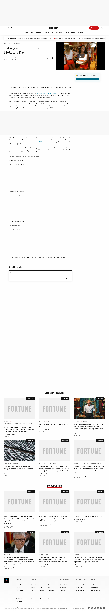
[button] (26, 33)
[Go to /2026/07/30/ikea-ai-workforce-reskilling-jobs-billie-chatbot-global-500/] (54, 408)
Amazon (85, 421)
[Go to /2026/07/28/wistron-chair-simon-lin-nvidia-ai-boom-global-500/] (54, 450)
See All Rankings (19, 598)
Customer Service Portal (65, 584)
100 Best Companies (20, 582)
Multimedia (81, 32)
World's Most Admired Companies (23, 595)
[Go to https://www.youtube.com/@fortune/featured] (104, 608)
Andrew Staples (10, 474)
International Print (64, 595)
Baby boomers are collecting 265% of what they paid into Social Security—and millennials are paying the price (54, 519)
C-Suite (6, 421)
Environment (34, 598)
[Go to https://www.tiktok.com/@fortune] (101, 608)
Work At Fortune (94, 587)
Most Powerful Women (20, 593)
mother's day (19, 43)
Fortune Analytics (79, 587)
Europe (32, 595)
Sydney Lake (9, 526)
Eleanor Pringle (10, 567)
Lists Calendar (19, 601)
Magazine (42, 421)
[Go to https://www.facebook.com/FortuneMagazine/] (89, 608)
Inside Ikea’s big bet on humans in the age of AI (54, 425)
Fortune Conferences (80, 590)
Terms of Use (40, 607)
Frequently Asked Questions (66, 582)
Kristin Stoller (79, 434)
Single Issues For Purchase (65, 593)
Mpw (49, 587)
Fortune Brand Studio (80, 584)
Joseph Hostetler (80, 519)
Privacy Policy (63, 587)
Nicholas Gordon (46, 474)
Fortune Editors (10, 434)
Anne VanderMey (11, 57)
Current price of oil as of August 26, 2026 (53, 38)
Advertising (78, 582)
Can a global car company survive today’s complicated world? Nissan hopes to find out (18, 468)
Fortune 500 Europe (20, 590)
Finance (46, 32)
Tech (52, 32)
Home (26, 32)
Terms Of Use (62, 590)
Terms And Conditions (95, 590)
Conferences (51, 593)
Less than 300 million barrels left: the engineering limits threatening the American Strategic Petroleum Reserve (53, 559)
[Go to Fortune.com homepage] (54, 28)
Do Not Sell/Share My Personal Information (71, 607)
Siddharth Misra (45, 564)
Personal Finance (80, 514)
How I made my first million (91, 463)
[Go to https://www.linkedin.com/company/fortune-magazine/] (95, 608)
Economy (42, 514)
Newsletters (42, 595)
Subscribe (94, 28)
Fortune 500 (38, 32)
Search (10, 28)
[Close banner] (98, 75)
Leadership (59, 32)
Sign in (103, 28)
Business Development (80, 593)
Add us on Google (87, 79)
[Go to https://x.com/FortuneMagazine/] (92, 608)
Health (41, 584)
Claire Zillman (45, 429)
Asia (32, 593)
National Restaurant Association (46, 93)
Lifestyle (66, 32)
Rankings (73, 32)
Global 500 (52, 463)
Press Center (93, 584)
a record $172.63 (16, 150)
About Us (93, 582)
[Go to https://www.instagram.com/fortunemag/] (98, 608)
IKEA (49, 421)
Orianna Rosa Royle (81, 476)
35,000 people (43, 142)
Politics (41, 593)
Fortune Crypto (43, 582)
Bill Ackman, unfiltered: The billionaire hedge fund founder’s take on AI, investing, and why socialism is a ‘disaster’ (19, 429)
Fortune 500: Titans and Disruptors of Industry (18, 424)
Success (77, 463)
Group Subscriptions (80, 595)
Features (8, 43)
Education (50, 598)
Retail (41, 587)
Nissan (15, 463)
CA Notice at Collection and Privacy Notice (56, 607)
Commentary (43, 554)
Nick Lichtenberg (46, 524)
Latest (31, 32)
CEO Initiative (51, 590)
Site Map (93, 593)
